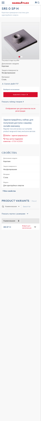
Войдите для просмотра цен (26, 227)
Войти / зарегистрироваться (16, 135)
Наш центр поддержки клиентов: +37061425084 (13, 140)
